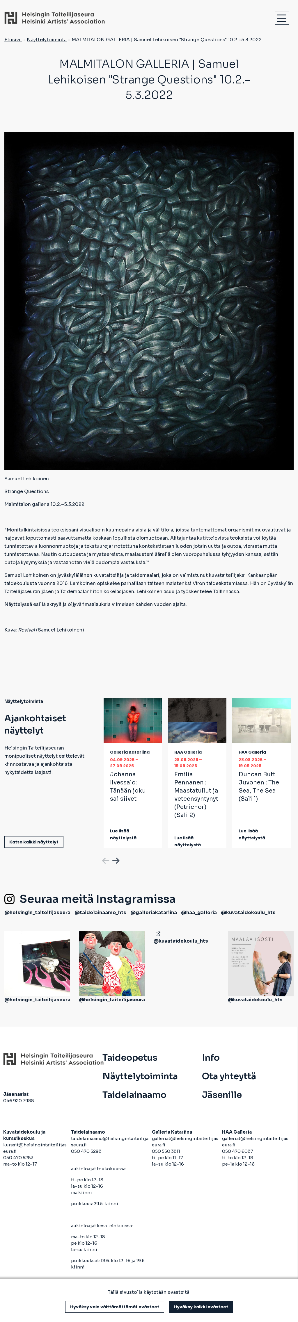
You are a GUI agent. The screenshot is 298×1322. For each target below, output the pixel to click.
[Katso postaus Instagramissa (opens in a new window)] (37, 963)
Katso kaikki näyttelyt (33, 842)
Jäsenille (222, 1095)
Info (211, 1058)
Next (115, 860)
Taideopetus (129, 1058)
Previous (105, 860)
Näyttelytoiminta (47, 40)
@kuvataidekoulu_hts (248, 912)
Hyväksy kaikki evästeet (201, 1307)
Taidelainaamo (134, 1095)
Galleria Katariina (130, 752)
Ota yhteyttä (229, 1076)
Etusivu (13, 40)
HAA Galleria (188, 752)
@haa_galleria (199, 912)
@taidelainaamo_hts (100, 912)
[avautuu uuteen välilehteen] (156, 934)
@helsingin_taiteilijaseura (37, 912)
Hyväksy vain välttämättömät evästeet (114, 1307)
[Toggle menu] (282, 18)
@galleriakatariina (153, 912)
